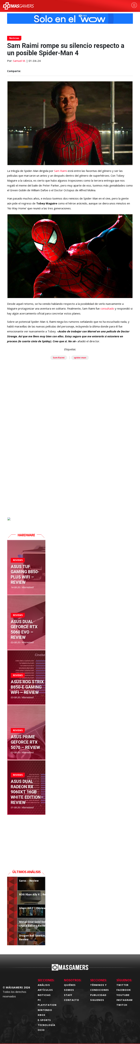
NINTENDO (45, 1010)
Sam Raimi (60, 171)
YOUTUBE (122, 995)
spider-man (80, 357)
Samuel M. (19, 61)
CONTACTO (71, 1000)
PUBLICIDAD (98, 995)
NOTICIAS (44, 995)
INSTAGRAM (124, 1000)
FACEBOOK (123, 990)
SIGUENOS (97, 1000)
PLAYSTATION (47, 1005)
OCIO (41, 1030)
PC (39, 1000)
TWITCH (121, 1005)
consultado (107, 308)
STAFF (68, 995)
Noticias (14, 38)
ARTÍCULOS (45, 990)
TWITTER (122, 985)
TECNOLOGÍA (46, 1025)
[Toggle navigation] (134, 5)
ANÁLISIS (44, 985)
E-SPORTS (44, 1020)
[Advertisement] (70, 475)
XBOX (41, 1015)
